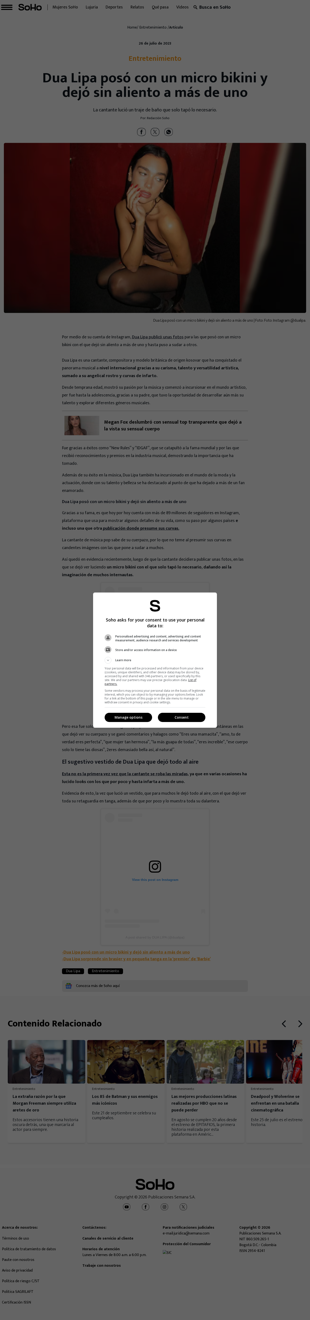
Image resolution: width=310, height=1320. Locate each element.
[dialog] (155, 660)
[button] (155, 660)
